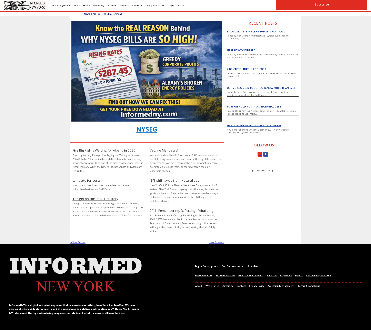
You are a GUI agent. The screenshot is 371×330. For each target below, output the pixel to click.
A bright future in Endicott (246, 69)
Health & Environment (250, 276)
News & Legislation (60, 5)
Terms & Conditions (309, 286)
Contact (241, 286)
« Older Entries (78, 242)
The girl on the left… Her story (95, 198)
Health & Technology (93, 5)
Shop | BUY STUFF (155, 5)
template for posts (86, 180)
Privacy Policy (256, 286)
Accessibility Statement (281, 286)
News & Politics (92, 14)
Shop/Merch (254, 266)
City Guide (286, 276)
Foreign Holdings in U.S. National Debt (254, 106)
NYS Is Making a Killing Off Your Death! (254, 125)
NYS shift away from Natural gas (174, 180)
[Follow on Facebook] (260, 154)
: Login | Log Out (176, 5)
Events (299, 276)
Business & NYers (225, 276)
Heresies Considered (241, 50)
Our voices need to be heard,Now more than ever (261, 88)
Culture (76, 5)
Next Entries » (216, 242)
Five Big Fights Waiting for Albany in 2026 (103, 150)
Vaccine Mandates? (164, 150)
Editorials (272, 276)
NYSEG (146, 129)
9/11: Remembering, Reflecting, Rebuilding (181, 210)
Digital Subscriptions (206, 266)
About (198, 286)
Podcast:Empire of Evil (318, 276)
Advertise (228, 286)
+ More (135, 5)
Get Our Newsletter (233, 266)
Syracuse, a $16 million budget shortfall (256, 31)
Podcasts (124, 5)
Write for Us (212, 286)
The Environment (113, 14)
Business (111, 5)
